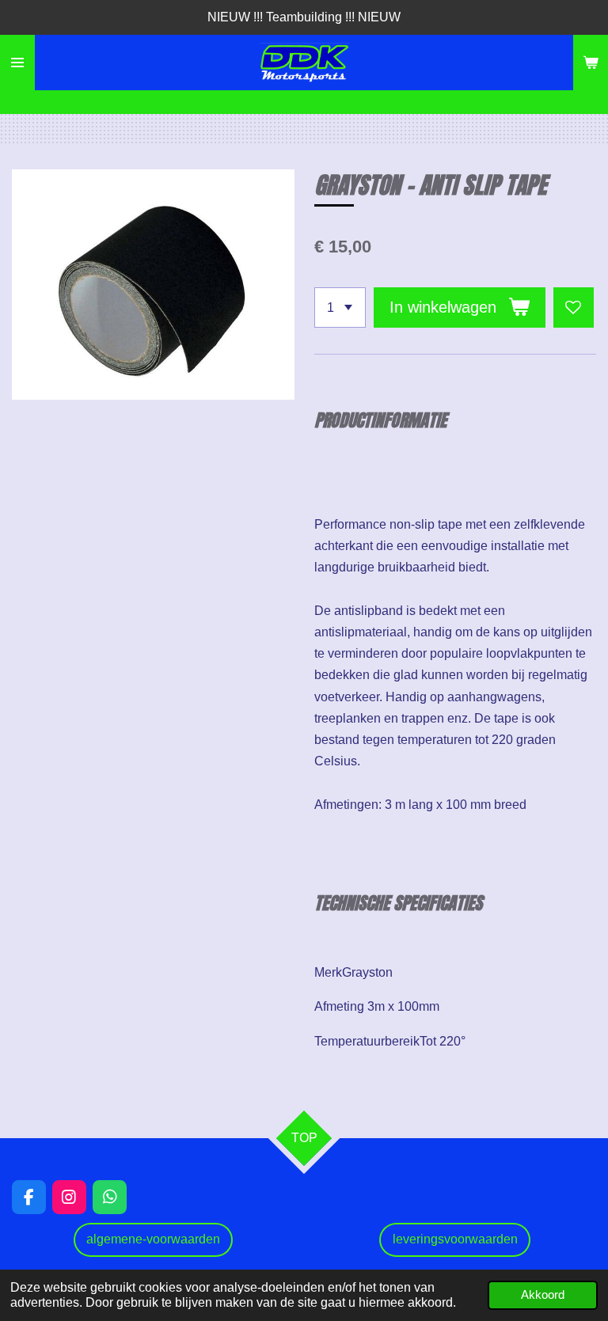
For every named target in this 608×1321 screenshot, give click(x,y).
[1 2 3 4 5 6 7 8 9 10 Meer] (340, 307)
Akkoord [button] (542, 1295)
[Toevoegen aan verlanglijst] (573, 307)
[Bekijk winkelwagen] (590, 62)
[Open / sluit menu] (17, 62)
